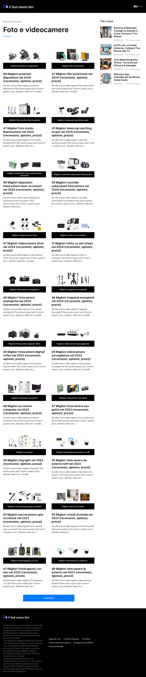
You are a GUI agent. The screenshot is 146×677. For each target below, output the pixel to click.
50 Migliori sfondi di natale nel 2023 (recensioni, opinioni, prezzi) (72, 518)
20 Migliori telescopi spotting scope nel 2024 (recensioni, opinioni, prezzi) (72, 132)
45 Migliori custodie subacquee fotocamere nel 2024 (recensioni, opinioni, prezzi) (70, 188)
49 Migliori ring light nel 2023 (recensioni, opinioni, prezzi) (23, 462)
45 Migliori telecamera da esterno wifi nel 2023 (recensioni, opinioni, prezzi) (71, 464)
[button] (138, 6)
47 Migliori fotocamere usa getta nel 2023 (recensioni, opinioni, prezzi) (70, 409)
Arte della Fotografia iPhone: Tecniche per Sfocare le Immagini (126, 62)
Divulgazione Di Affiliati (83, 643)
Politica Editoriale (56, 646)
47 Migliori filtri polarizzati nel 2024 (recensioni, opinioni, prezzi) (72, 77)
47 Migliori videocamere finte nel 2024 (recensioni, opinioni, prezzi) (23, 247)
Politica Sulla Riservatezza (60, 643)
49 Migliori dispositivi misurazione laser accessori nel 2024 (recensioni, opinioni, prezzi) (23, 188)
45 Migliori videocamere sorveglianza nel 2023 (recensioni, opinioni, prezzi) (71, 355)
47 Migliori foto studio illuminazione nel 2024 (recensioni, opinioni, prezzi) (22, 132)
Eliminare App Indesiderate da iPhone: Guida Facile (127, 77)
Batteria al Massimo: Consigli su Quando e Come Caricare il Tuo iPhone (126, 32)
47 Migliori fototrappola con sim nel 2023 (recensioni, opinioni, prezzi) (22, 572)
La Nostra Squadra (71, 639)
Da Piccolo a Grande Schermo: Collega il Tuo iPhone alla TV (127, 48)
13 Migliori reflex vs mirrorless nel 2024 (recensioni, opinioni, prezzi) (72, 247)
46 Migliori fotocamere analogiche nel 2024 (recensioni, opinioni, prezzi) (22, 301)
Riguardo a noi (55, 639)
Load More (48, 598)
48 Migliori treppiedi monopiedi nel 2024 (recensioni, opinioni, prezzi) (73, 301)
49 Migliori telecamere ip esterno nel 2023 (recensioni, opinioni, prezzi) (72, 572)
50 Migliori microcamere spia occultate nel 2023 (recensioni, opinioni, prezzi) (23, 518)
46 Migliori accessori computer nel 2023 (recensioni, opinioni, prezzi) (22, 409)
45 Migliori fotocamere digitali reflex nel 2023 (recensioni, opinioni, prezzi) (24, 355)
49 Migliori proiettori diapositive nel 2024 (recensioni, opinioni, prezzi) (22, 77)
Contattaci (86, 639)
